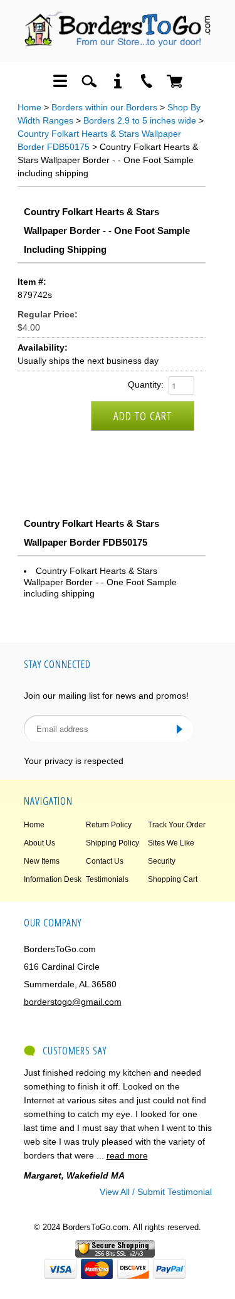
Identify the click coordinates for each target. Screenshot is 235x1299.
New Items (42, 861)
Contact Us (104, 861)
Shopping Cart (172, 879)
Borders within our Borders (104, 107)
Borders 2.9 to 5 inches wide (139, 120)
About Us (39, 843)
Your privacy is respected (73, 761)
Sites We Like (171, 843)
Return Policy (109, 824)
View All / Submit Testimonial (156, 1192)
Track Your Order (177, 824)
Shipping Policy (112, 843)
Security (161, 861)
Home (29, 107)
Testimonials (107, 879)
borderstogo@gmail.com (73, 1002)
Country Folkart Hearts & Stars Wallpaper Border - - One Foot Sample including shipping (100, 582)
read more (127, 1155)
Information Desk (52, 879)
